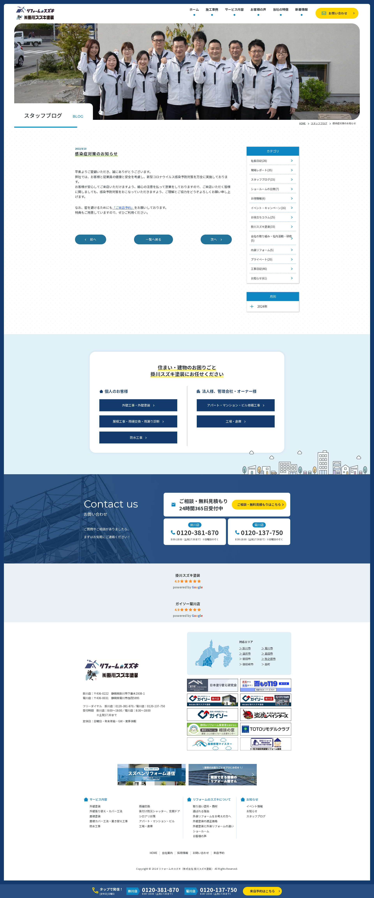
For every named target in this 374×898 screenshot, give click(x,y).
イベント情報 (254, 806)
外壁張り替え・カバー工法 (106, 811)
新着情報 (301, 10)
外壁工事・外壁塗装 (136, 405)
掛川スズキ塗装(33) (263, 227)
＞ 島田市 (267, 653)
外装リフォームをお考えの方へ (212, 816)
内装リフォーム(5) (262, 250)
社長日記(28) (259, 161)
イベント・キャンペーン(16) (268, 208)
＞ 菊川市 (267, 648)
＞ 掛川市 (245, 648)
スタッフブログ (319, 123)
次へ (214, 239)
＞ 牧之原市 (268, 659)
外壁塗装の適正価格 (205, 821)
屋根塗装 (95, 816)
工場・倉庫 (233, 421)
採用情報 (182, 853)
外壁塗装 (95, 806)
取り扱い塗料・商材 (205, 806)
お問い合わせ (338, 13)
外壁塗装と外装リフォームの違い (213, 826)
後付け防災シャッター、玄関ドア (159, 811)
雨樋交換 (144, 806)
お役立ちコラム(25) (263, 217)
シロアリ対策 (147, 816)
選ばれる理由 (201, 811)
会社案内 (167, 853)
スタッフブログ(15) (263, 179)
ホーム (194, 10)
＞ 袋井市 (245, 653)
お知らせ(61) (259, 278)
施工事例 (212, 10)
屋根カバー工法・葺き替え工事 (109, 821)
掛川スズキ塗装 (188, 575)
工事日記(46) (259, 269)
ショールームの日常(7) (265, 189)
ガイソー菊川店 (188, 603)
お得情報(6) (258, 198)
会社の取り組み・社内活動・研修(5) (271, 238)
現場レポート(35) (261, 170)
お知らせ (251, 811)
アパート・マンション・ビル (157, 821)
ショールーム (201, 831)
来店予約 (218, 853)
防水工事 (136, 437)
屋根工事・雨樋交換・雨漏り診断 (136, 421)
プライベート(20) (261, 259)
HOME (302, 123)
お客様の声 (258, 10)
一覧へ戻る (153, 239)
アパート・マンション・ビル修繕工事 (233, 405)
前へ (93, 239)
